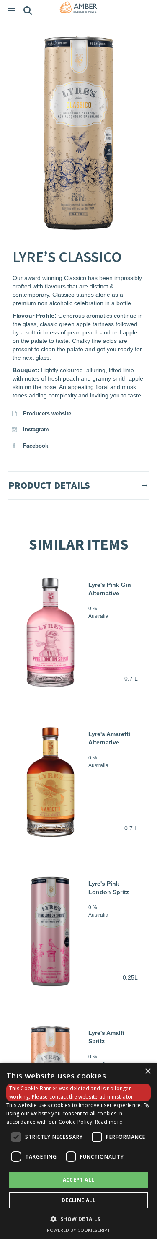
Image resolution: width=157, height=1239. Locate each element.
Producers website (46, 413)
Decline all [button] (78, 1200)
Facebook (34, 446)
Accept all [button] (79, 1179)
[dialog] (78, 1151)
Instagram (35, 429)
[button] (78, 1218)
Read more (109, 1121)
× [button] (147, 1071)
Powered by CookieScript (78, 1230)
